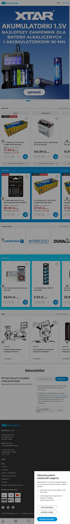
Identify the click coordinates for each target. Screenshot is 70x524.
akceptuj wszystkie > (47, 519)
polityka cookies (47, 512)
